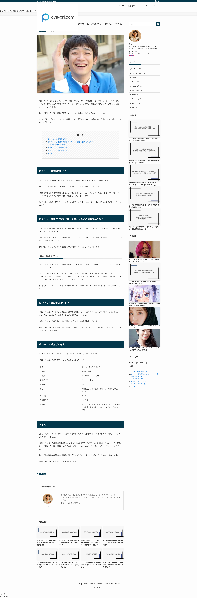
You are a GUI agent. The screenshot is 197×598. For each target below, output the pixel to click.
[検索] (158, 1)
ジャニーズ (136, 86)
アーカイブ (132, 362)
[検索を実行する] (158, 24)
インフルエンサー (138, 73)
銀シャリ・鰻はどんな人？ (57, 150)
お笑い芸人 (43, 474)
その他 (134, 94)
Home (78, 583)
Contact (131, 55)
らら (48, 506)
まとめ (50, 153)
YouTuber (136, 69)
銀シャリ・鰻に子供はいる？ (58, 147)
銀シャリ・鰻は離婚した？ (57, 139)
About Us (92, 583)
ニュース (135, 103)
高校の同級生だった (57, 144)
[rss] (156, 1)
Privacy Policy (108, 583)
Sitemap (85, 583)
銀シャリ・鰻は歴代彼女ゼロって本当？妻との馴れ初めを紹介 (71, 142)
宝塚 (134, 107)
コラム (135, 82)
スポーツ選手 (137, 90)
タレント (136, 99)
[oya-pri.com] (57, 18)
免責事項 (117, 583)
